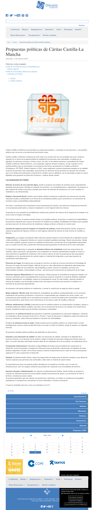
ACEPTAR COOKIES (76, 500)
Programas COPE (79, 430)
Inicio (8, 42)
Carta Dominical (80, 396)
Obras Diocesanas (17, 35)
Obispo (25, 29)
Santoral (83, 425)
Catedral (78, 29)
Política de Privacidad (45, 500)
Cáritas (12, 78)
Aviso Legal (35, 500)
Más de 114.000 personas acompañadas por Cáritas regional (23, 68)
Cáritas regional (16, 81)
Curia (58, 29)
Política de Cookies (57, 500)
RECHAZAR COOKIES (75, 497)
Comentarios (81, 421)
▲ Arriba (10, 391)
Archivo (82, 25)
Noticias (14, 42)
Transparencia (33, 35)
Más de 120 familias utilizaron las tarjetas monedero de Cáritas (22, 73)
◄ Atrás (84, 393)
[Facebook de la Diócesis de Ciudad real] (7, 15)
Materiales (82, 411)
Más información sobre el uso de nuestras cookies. (75, 493)
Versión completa (49, 35)
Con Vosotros (81, 401)
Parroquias (68, 29)
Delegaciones (36, 29)
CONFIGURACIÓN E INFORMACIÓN (75, 504)
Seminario (49, 29)
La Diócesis (15, 29)
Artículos (82, 416)
